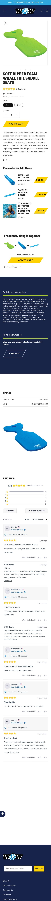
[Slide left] (20, 69)
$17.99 (21, 199)
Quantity (6, 110)
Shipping (5, 97)
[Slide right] (30, 69)
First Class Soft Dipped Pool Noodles (24, 177)
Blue (19, 105)
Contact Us (8, 890)
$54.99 (21, 217)
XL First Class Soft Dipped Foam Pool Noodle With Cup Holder (25, 209)
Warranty (7, 895)
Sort (27, 519)
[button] (4, 11)
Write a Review (39, 511)
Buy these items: (11, 267)
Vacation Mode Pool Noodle (23, 192)
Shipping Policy (10, 899)
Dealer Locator (9, 885)
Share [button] (8, 160)
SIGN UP (39, 868)
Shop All (7, 881)
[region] (25, 196)
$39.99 (21, 184)
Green (8, 105)
